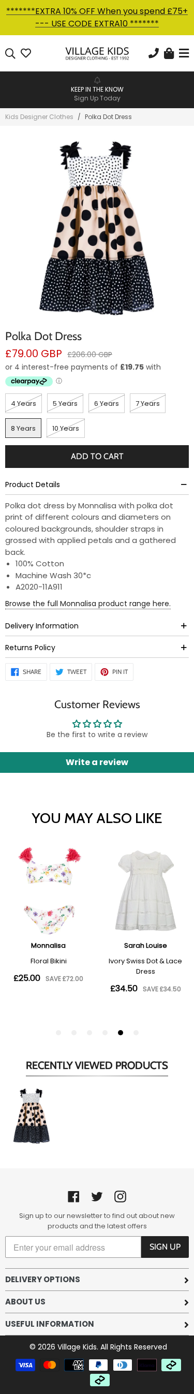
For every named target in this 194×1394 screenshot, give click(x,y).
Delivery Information (42, 626)
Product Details (32, 484)
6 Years (106, 403)
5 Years (65, 403)
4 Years (23, 403)
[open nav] (182, 53)
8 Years (23, 428)
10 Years (65, 428)
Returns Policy (30, 647)
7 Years (148, 403)
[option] (97, 89)
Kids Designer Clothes (39, 116)
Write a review (97, 762)
